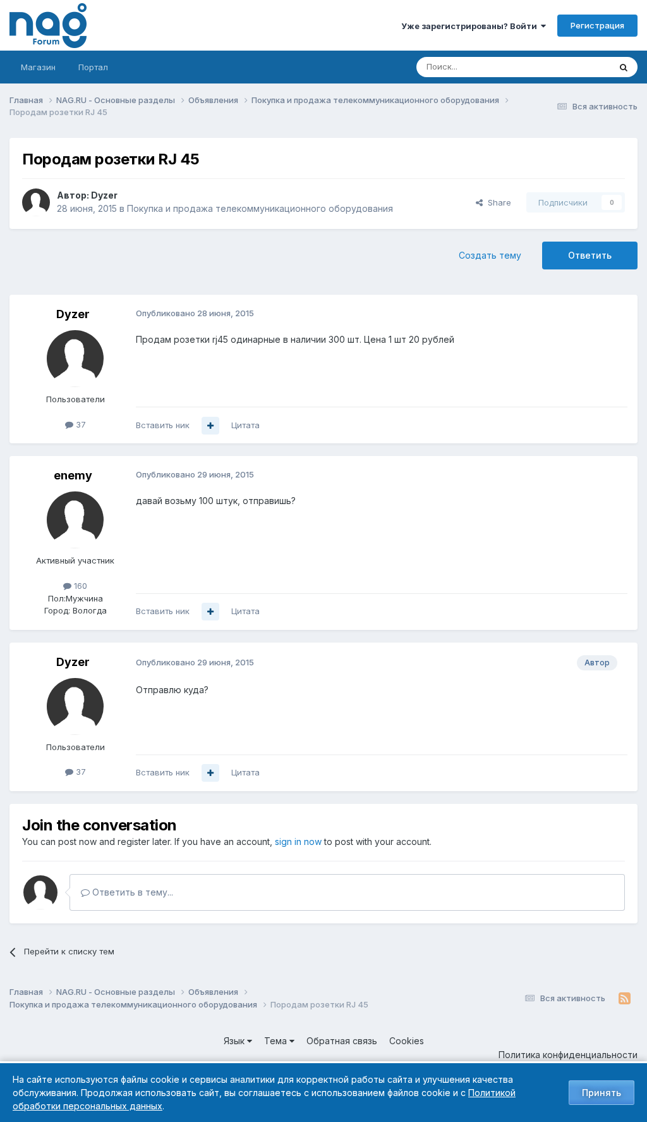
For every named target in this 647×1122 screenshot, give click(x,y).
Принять (601, 1092)
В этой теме (570, 66)
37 (79, 424)
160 (79, 586)
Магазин (38, 67)
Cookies (406, 1040)
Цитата (245, 425)
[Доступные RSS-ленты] (625, 999)
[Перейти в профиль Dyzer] (36, 202)
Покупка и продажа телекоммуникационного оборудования (260, 208)
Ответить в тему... (131, 892)
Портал (93, 67)
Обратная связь (341, 1040)
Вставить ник (163, 425)
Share (497, 202)
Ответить (590, 255)
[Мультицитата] (210, 426)
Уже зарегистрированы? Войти (471, 26)
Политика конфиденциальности (568, 1054)
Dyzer (104, 195)
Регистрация (597, 25)
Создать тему (490, 255)
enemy (73, 475)
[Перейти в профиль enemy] (75, 519)
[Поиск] (624, 67)
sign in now (298, 841)
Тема (276, 1040)
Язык (235, 1040)
